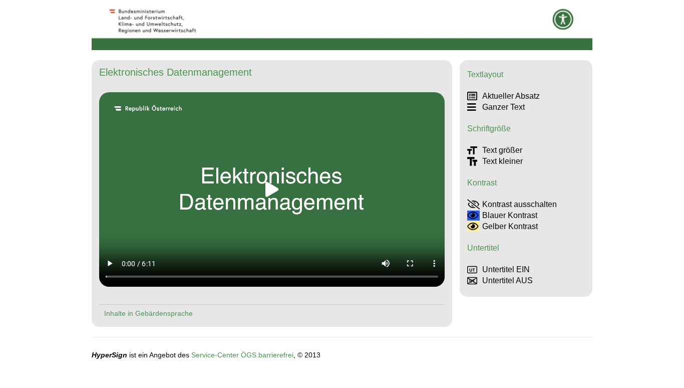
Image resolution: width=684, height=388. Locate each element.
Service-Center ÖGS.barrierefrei (242, 355)
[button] (271, 189)
